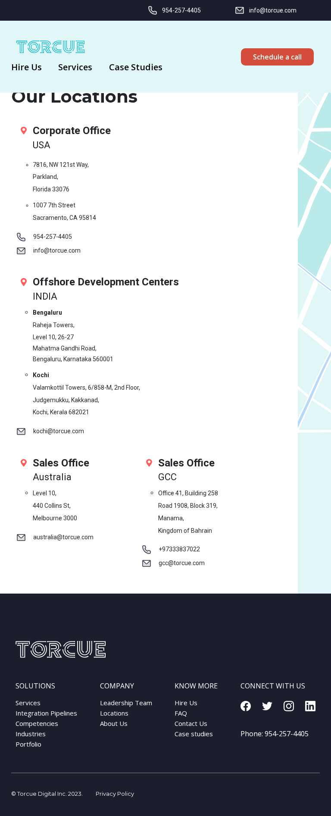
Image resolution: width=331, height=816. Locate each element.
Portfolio (28, 744)
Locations (114, 713)
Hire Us (186, 702)
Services (28, 702)
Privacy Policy (115, 793)
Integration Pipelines (46, 713)
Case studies (194, 733)
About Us (114, 723)
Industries (31, 733)
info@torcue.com (273, 10)
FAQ (181, 713)
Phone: (274, 733)
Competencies (37, 723)
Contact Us (191, 723)
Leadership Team (126, 702)
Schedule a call (277, 57)
